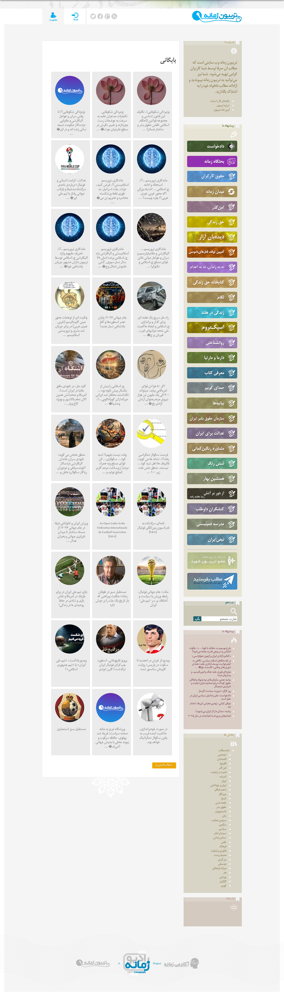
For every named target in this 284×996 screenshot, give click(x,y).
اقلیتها (223, 764)
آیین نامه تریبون (222, 110)
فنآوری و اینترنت (218, 851)
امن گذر (222, 768)
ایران (223, 781)
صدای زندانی (219, 838)
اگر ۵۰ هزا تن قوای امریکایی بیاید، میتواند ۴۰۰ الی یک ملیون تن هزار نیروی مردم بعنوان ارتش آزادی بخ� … (153, 395)
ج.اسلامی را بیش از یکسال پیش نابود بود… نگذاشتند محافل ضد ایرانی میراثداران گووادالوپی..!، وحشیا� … (112, 395)
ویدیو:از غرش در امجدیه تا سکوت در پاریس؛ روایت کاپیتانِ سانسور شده (153, 665)
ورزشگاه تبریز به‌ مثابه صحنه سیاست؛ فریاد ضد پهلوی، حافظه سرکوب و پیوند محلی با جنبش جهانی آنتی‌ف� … (112, 738)
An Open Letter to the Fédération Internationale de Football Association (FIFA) (112, 530)
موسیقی (222, 864)
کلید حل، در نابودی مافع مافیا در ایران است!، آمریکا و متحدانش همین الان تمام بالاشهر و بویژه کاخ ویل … (71, 395)
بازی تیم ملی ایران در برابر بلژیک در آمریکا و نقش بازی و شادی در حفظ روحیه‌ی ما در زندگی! (71, 599)
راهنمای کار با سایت (220, 101)
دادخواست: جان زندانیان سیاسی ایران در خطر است (210, 697)
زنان (224, 816)
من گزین (222, 860)
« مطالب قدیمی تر (164, 765)
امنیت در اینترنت (218, 773)
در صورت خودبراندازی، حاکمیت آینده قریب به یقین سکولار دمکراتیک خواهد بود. (153, 736)
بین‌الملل (222, 794)
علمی (223, 842)
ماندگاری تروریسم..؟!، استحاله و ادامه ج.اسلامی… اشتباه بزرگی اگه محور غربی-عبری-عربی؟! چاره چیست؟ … (153, 189)
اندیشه (223, 777)
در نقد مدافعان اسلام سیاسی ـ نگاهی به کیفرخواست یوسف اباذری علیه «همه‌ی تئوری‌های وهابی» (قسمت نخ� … (211, 664)
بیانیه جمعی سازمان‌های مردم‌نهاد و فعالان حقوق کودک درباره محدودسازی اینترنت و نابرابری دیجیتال (210, 683)
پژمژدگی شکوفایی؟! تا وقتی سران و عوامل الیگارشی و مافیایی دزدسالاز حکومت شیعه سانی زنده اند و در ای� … (71, 123)
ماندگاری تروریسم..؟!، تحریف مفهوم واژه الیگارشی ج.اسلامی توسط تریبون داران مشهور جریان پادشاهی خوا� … (71, 258)
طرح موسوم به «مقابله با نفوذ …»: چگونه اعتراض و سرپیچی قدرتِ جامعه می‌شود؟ (210, 650)
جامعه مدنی (220, 803)
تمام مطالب (224, 751)
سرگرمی (222, 825)
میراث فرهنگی (219, 869)
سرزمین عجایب (218, 821)
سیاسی (222, 829)
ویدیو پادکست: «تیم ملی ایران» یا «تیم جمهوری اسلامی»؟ (71, 665)
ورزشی (223, 877)
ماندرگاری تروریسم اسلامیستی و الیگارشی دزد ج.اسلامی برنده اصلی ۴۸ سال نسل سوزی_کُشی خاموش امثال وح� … (112, 258)
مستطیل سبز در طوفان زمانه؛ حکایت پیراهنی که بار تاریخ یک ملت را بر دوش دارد (112, 599)
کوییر (223, 886)
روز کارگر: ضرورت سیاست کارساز (215, 691)
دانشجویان (220, 812)
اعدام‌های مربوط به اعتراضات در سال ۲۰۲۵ (209, 716)
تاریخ (223, 799)
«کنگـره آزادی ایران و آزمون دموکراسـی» (211, 657)
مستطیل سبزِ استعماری (71, 729)
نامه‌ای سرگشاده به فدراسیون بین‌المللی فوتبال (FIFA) (153, 528)
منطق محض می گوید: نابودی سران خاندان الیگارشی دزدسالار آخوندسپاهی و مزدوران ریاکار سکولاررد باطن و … (71, 464)
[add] (53, 17)
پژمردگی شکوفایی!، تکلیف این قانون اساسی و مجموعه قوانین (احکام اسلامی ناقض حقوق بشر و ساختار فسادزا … (153, 121)
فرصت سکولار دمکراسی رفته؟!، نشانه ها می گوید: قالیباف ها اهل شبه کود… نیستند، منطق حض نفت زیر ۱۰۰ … (153, 464)
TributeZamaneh (217, 16)
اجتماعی (222, 755)
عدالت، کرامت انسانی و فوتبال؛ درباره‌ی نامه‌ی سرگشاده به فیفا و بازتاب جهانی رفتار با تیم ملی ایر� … (71, 189)
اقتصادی (221, 759)
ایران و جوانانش (218, 786)
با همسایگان (220, 790)
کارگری (223, 882)
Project (157, 963)
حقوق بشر (221, 807)
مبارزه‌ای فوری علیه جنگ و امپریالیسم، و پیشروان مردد (211, 674)
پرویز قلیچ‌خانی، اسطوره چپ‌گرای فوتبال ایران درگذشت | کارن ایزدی (112, 665)
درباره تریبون (223, 106)
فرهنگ (222, 847)
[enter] (75, 17)
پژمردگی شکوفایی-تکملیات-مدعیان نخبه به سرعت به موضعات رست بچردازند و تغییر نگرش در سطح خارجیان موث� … (112, 121)
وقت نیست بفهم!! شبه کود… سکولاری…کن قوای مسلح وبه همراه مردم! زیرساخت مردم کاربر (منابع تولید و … (112, 464)
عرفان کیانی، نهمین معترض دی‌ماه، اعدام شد (210, 705)
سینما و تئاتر (220, 834)
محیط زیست (220, 855)
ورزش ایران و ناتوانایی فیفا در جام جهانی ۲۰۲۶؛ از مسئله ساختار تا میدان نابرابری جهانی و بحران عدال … (71, 532)
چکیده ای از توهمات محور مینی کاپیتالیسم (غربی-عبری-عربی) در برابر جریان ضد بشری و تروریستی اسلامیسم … (71, 327)
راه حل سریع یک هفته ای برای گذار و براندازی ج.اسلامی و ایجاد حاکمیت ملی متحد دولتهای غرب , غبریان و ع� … (153, 327)
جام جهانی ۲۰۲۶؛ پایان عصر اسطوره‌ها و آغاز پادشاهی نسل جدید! (112, 323)
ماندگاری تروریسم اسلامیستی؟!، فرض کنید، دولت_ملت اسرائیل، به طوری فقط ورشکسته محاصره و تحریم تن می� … (112, 192)
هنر (224, 873)
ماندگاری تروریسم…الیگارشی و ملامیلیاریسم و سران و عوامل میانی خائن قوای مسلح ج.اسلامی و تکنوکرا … (153, 258)
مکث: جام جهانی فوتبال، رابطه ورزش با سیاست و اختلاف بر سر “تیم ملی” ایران (153, 599)
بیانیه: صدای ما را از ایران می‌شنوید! (213, 712)
